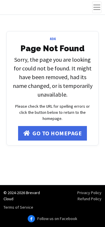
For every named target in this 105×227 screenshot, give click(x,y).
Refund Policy (90, 198)
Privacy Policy (89, 192)
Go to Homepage (57, 133)
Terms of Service (18, 207)
